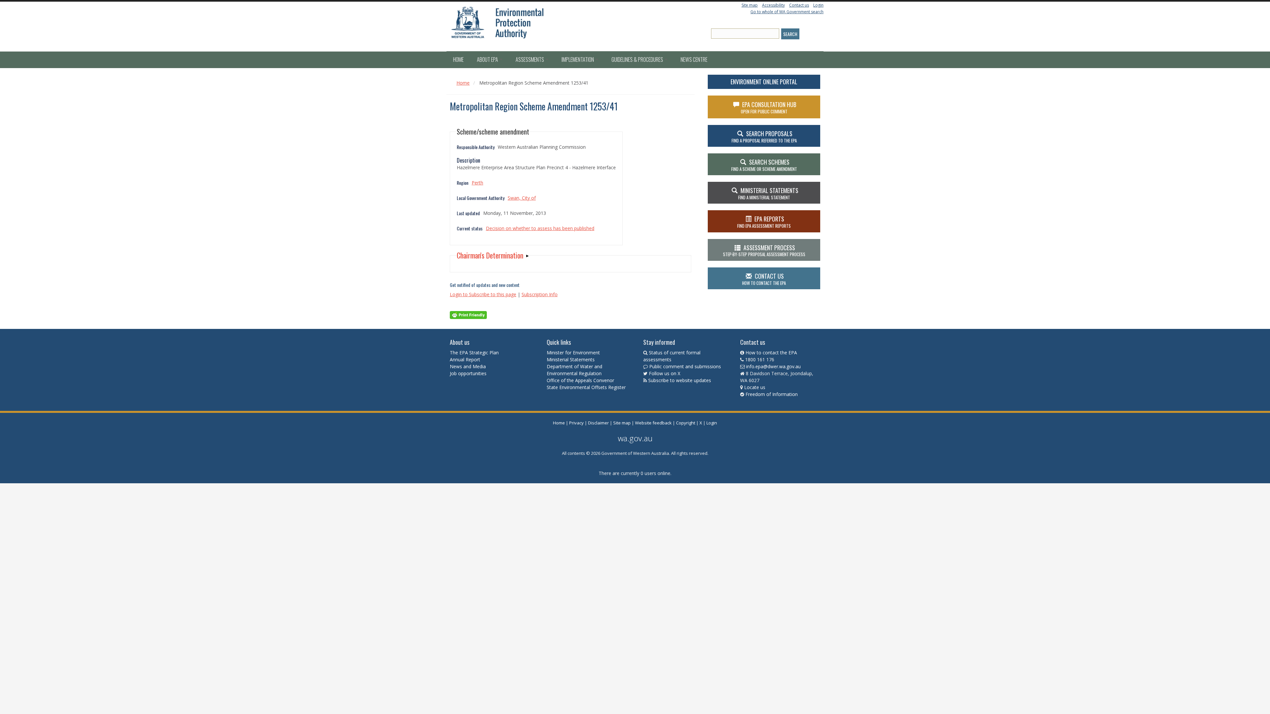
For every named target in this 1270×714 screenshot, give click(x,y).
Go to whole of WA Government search (787, 12)
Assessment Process (764, 250)
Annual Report (466, 359)
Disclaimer (598, 423)
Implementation (578, 59)
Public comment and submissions (685, 366)
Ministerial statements (768, 193)
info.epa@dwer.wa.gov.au (773, 366)
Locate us (754, 387)
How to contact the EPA (771, 352)
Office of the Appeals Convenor (580, 380)
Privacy (576, 423)
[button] (493, 255)
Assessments (530, 59)
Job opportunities (468, 373)
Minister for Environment (573, 352)
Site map (749, 5)
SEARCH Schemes (764, 165)
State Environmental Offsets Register (586, 387)
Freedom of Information (771, 394)
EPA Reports (764, 222)
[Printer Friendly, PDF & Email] (468, 314)
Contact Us (764, 279)
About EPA (488, 59)
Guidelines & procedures (638, 59)
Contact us (799, 5)
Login (818, 5)
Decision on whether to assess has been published (540, 228)
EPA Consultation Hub (769, 107)
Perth (477, 182)
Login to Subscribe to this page (483, 294)
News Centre (694, 59)
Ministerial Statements (571, 359)
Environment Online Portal (764, 81)
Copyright (685, 423)
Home (458, 59)
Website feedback (653, 423)
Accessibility (773, 5)
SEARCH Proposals (764, 136)
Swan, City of (522, 198)
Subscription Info (540, 294)
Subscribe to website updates (679, 380)
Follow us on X (664, 373)
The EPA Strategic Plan (474, 352)
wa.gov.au (635, 438)
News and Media (468, 366)
